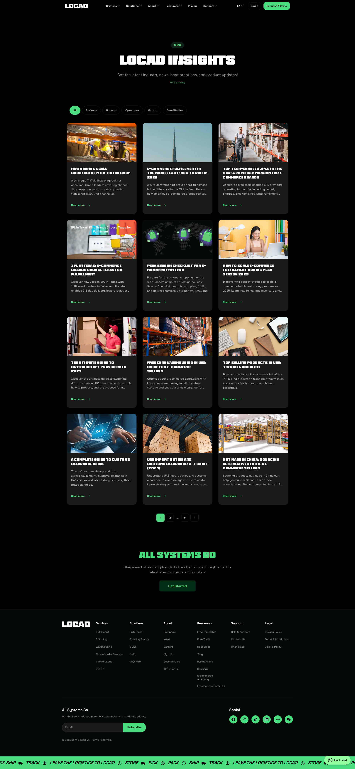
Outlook (111, 110)
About (152, 6)
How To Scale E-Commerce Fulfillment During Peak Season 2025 (248, 270)
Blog (200, 654)
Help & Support (240, 632)
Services (111, 6)
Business (91, 110)
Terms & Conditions (277, 639)
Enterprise (136, 632)
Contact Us (238, 639)
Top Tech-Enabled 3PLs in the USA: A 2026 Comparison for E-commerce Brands (253, 173)
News (167, 639)
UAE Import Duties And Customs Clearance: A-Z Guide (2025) (177, 464)
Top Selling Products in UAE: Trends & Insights (252, 364)
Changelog (238, 646)
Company (170, 632)
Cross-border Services (109, 654)
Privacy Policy (273, 632)
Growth (152, 110)
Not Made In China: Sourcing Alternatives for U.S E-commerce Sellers (251, 464)
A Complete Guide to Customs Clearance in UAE (100, 461)
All (75, 110)
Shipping (101, 639)
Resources (171, 6)
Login (254, 6)
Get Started (177, 586)
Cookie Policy (273, 646)
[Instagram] (244, 719)
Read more (100, 206)
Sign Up (168, 654)
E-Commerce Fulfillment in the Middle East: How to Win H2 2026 (177, 173)
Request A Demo (276, 6)
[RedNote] (278, 719)
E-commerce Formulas (211, 686)
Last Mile (135, 661)
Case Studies (175, 110)
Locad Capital (104, 661)
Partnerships (205, 661)
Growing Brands (139, 639)
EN (238, 6)
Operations (132, 110)
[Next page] (194, 518)
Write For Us (171, 669)
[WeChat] (289, 719)
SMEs (133, 646)
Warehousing (104, 646)
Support (208, 6)
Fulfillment (102, 632)
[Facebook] (233, 719)
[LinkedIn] (267, 719)
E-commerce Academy (205, 677)
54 (185, 517)
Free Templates (206, 632)
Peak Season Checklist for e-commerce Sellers (176, 268)
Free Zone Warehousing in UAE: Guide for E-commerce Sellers (177, 367)
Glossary (202, 669)
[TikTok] (255, 719)
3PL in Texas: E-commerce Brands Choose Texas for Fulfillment (96, 270)
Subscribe (134, 727)
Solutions (132, 6)
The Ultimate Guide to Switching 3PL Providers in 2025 (98, 367)
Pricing (192, 6)
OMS (132, 654)
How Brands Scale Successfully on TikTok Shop (101, 171)
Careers (168, 646)
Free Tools (203, 639)
